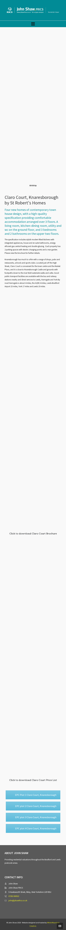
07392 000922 (13, 896)
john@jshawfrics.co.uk (17, 900)
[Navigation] (33, 24)
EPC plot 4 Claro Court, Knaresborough (35, 828)
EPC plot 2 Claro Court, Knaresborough (35, 806)
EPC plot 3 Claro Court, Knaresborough (35, 817)
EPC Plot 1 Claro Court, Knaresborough (35, 794)
